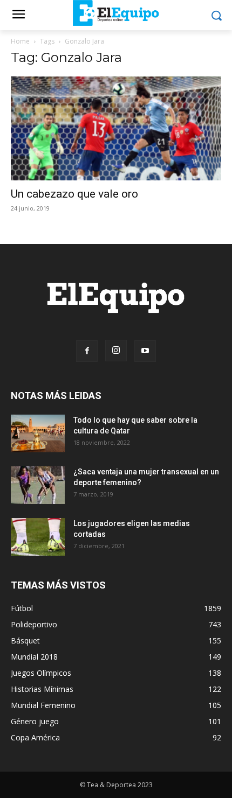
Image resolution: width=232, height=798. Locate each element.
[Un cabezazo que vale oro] (116, 128)
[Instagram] (116, 350)
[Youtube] (145, 351)
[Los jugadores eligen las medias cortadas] (38, 537)
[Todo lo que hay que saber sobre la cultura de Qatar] (38, 433)
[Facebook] (87, 351)
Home (20, 41)
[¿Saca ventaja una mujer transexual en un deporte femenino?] (38, 485)
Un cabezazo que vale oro (74, 193)
